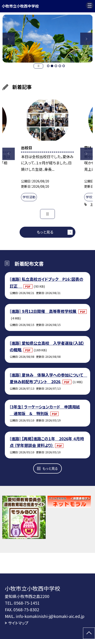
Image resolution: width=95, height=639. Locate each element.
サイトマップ (18, 623)
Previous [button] (9, 39)
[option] (46, 39)
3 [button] (56, 66)
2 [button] (52, 66)
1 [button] (48, 66)
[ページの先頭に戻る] (89, 633)
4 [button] (60, 66)
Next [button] (86, 39)
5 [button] (63, 66)
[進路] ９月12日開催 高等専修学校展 (43, 311)
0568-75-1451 (27, 603)
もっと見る (45, 232)
